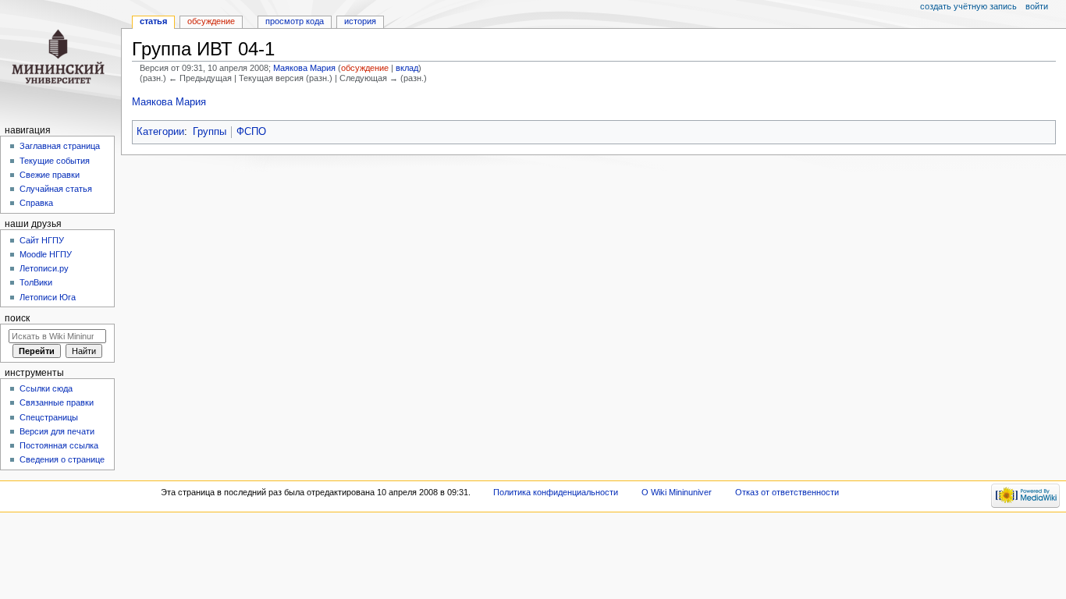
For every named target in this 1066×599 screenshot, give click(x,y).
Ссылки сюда (46, 388)
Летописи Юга (48, 297)
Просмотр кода (294, 21)
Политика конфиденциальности (555, 492)
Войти (1036, 6)
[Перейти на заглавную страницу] (60, 60)
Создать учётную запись (968, 6)
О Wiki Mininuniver (676, 492)
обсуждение (365, 68)
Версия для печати (57, 431)
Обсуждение (211, 21)
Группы (209, 131)
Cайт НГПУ (42, 240)
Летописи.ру (44, 268)
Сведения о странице (62, 459)
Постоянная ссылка (59, 445)
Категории (160, 131)
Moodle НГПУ (46, 254)
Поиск (17, 318)
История (360, 21)
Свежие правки (50, 174)
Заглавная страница (60, 146)
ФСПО (251, 131)
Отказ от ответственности (787, 492)
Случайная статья (56, 188)
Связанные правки (57, 402)
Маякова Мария (169, 102)
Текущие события (55, 160)
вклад (407, 68)
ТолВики (36, 282)
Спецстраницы (49, 417)
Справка (36, 202)
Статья (153, 21)
